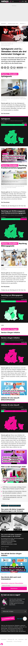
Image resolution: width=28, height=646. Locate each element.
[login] (2, 644)
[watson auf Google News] (25, 67)
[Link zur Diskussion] (11, 67)
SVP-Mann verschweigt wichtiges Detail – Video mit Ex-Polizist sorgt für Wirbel (15, 488)
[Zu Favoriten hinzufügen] (14, 67)
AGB (26, 639)
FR (23, 1)
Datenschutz (9, 641)
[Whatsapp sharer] (5, 549)
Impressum (21, 639)
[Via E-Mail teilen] (8, 67)
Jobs (16, 639)
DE (20, 1)
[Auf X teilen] (3, 549)
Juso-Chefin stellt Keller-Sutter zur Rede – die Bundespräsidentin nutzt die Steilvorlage (14, 497)
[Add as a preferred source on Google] (20, 67)
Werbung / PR (11, 639)
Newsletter (4, 639)
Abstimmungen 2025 (13, 23)
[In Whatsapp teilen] (5, 67)
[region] (14, 137)
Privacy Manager (18, 641)
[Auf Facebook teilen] (2, 67)
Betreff (3, 608)
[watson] (5, 1)
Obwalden (3, 23)
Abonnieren (14, 588)
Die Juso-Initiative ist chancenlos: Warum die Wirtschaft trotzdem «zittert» (14, 492)
